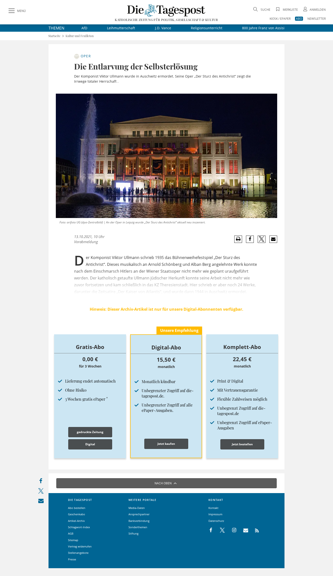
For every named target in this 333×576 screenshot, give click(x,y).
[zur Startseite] (166, 10)
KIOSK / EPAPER (280, 19)
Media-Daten (136, 508)
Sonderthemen (137, 527)
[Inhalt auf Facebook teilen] (41, 482)
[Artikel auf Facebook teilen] (250, 239)
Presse (72, 559)
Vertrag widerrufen (80, 546)
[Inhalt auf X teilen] (41, 492)
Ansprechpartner (138, 514)
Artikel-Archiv (76, 521)
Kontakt (213, 508)
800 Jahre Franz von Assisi (263, 28)
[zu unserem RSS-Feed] (254, 530)
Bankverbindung (138, 521)
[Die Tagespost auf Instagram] (231, 530)
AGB (70, 533)
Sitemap (73, 540)
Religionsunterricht (206, 28)
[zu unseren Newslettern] (243, 530)
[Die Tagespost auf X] (220, 530)
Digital (90, 444)
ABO (299, 19)
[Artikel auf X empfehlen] (261, 239)
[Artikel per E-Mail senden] (273, 239)
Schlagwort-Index (79, 527)
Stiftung (133, 533)
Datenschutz (216, 521)
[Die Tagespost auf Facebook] (211, 530)
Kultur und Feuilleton (80, 36)
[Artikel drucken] (238, 239)
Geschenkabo (76, 514)
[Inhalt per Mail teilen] (41, 502)
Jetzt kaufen (166, 444)
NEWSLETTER (316, 19)
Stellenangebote (78, 553)
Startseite (54, 36)
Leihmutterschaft (121, 28)
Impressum (215, 514)
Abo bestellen (76, 508)
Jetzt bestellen (242, 444)
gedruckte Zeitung (90, 432)
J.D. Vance (163, 28)
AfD (84, 28)
